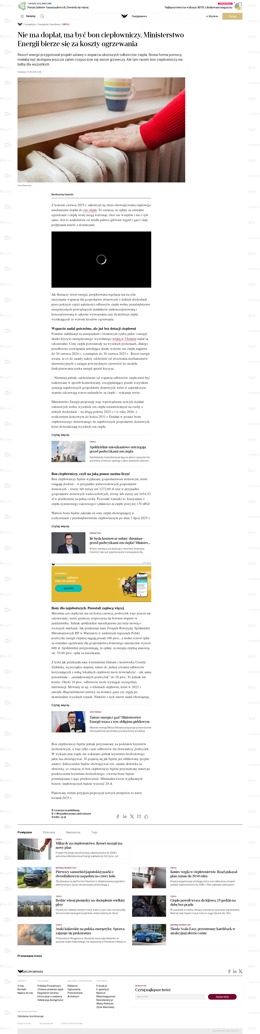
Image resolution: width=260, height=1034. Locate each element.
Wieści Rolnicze (105, 1003)
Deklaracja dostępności (50, 1000)
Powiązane (25, 832)
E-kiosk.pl (101, 985)
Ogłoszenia (74, 989)
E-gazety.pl (102, 989)
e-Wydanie (212, 16)
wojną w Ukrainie (124, 338)
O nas (21, 985)
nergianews (139, 16)
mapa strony (24, 1023)
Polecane (49, 832)
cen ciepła (90, 210)
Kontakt (22, 989)
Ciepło (66, 24)
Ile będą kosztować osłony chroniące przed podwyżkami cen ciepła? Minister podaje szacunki (119, 540)
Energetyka (30, 24)
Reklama (72, 985)
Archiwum (73, 996)
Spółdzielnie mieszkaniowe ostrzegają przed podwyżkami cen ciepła (118, 449)
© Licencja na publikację (65, 810)
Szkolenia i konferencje (31, 1016)
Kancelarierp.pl (104, 1000)
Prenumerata (75, 992)
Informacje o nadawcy (49, 996)
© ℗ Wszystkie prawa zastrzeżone (71, 813)
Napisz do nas (25, 992)
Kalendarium (46, 1023)
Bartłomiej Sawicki (62, 194)
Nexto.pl (100, 992)
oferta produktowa (72, 1023)
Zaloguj (232, 16)
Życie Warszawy (105, 1007)
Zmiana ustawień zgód (50, 989)
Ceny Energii (96, 712)
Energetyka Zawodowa (49, 24)
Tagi (94, 832)
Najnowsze (73, 832)
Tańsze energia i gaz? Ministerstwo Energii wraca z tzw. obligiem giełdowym (120, 719)
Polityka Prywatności (49, 985)
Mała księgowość (105, 996)
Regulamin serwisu (48, 992)
